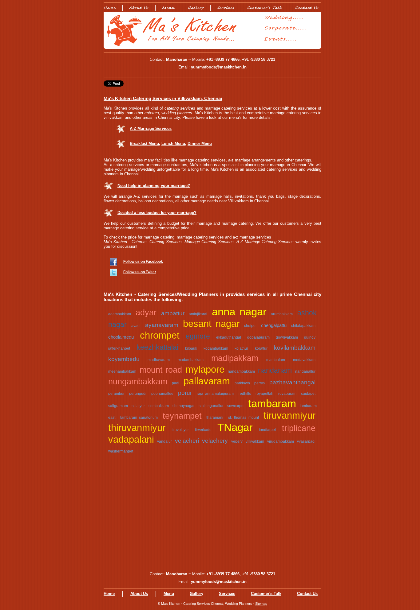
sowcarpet (235, 406)
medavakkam (304, 360)
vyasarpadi (306, 441)
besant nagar (211, 323)
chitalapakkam (303, 326)
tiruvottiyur (180, 430)
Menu (169, 593)
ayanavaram (161, 325)
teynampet (182, 416)
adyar (146, 312)
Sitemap (261, 603)
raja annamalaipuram (215, 393)
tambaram (272, 403)
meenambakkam (122, 371)
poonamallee (162, 393)
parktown (242, 383)
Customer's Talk (266, 593)
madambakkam (191, 360)
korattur (261, 348)
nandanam (275, 370)
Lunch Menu (173, 143)
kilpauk (191, 348)
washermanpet (120, 451)
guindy (309, 337)
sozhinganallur (211, 406)
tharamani (214, 417)
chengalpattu (274, 325)
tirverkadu (203, 430)
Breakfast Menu (144, 143)
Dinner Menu (200, 143)
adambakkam (119, 314)
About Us (139, 593)
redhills (245, 393)
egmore (198, 336)
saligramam (118, 406)
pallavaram (207, 381)
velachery (215, 440)
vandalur (164, 441)
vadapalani (131, 439)
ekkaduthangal (228, 337)
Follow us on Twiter (139, 272)
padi (175, 383)
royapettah (264, 393)
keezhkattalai (157, 347)
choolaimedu (121, 337)
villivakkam (255, 441)
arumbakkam (282, 314)
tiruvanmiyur (289, 415)
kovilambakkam (294, 347)
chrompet (160, 335)
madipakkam (234, 358)
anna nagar (239, 311)
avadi (136, 326)
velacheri (187, 440)
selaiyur (138, 406)
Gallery (196, 593)
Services (227, 593)
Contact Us (307, 593)
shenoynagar (183, 406)
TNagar (235, 427)
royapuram (287, 393)
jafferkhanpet (119, 348)
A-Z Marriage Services (151, 128)
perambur (116, 393)
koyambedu (124, 359)
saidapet (308, 393)
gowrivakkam (287, 337)
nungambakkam (137, 381)
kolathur (241, 348)
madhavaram (159, 360)
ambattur (172, 313)
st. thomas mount (243, 417)
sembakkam (159, 406)
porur (185, 393)
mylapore (204, 369)
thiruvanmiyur (136, 427)
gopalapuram (258, 337)
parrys (259, 383)
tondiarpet (267, 430)
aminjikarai (198, 314)
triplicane (298, 428)
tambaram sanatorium (139, 417)
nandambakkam (241, 371)
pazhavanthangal (292, 382)
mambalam (275, 360)
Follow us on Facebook (143, 261)
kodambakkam (216, 348)
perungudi (137, 393)
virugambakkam (280, 441)
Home (109, 593)
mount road (161, 370)
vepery (237, 441)
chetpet (250, 326)
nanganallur (305, 371)
